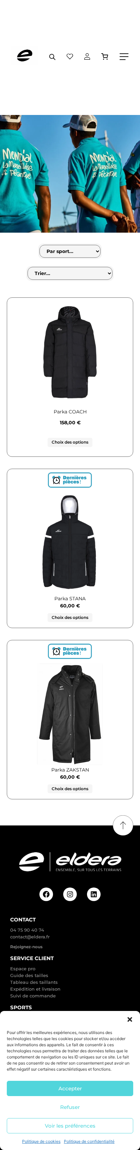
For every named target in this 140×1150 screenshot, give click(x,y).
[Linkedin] (94, 894)
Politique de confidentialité (89, 1141)
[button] (129, 1019)
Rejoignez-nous (26, 946)
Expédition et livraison (35, 989)
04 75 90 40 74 (27, 930)
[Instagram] (70, 894)
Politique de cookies (41, 1141)
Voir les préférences (70, 1126)
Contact (23, 919)
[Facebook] (46, 894)
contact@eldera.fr (30, 936)
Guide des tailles (29, 975)
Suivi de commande (33, 995)
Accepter (70, 1088)
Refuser (70, 1107)
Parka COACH (70, 412)
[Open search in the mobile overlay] (52, 57)
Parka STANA (70, 599)
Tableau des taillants (34, 982)
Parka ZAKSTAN (70, 770)
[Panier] (104, 56)
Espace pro (22, 968)
